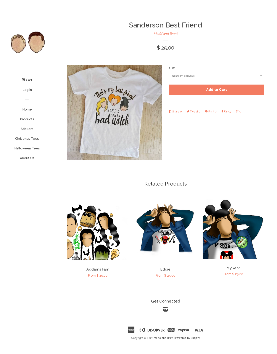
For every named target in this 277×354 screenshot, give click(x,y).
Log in (27, 90)
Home (27, 109)
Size (172, 67)
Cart (28, 80)
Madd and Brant (165, 34)
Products (27, 119)
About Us (27, 158)
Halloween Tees (27, 148)
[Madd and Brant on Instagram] (165, 310)
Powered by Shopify (187, 338)
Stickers (27, 129)
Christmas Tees (27, 139)
